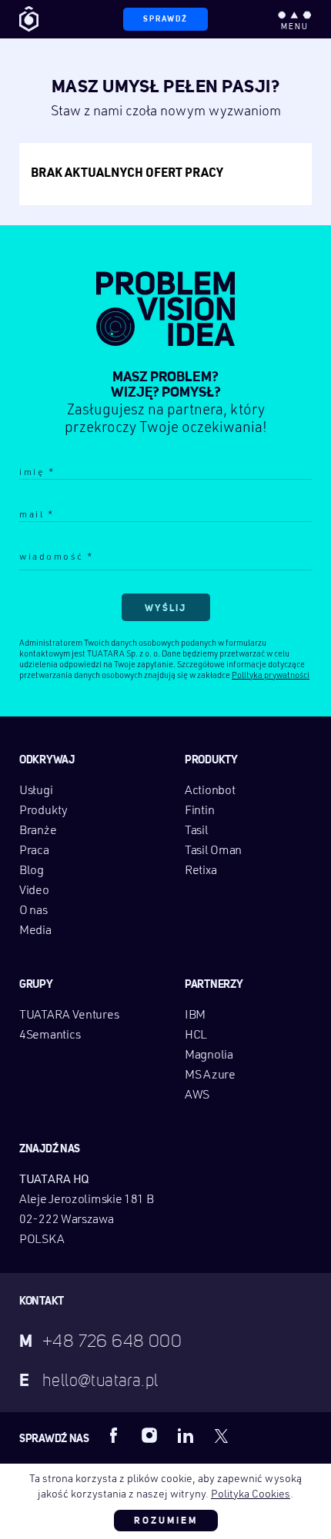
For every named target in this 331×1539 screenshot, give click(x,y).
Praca (34, 851)
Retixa (200, 871)
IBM (195, 1015)
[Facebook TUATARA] (114, 1435)
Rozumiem (166, 1520)
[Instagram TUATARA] (149, 1435)
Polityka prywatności (270, 676)
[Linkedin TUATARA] (185, 1435)
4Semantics (50, 1035)
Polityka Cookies (250, 1494)
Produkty (43, 811)
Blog (31, 871)
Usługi (35, 791)
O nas (33, 911)
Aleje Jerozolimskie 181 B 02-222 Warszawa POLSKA (86, 1220)
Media (35, 931)
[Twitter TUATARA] (221, 1435)
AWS (197, 1095)
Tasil (197, 831)
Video (34, 891)
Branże (37, 831)
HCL (195, 1035)
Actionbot (210, 791)
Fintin (199, 811)
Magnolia (209, 1055)
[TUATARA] (28, 19)
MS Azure (210, 1075)
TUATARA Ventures (69, 1015)
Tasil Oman (213, 851)
